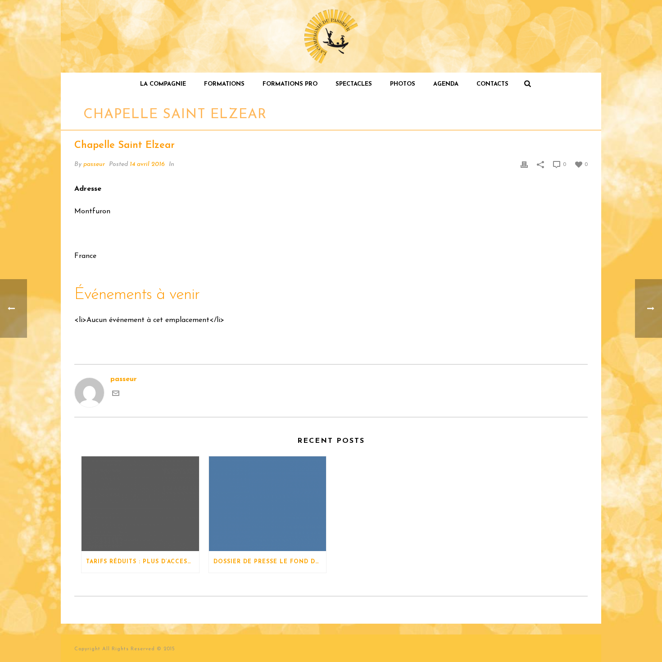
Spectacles (354, 84)
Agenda (445, 84)
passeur (94, 164)
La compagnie (163, 84)
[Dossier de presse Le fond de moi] (267, 503)
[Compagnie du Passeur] (331, 36)
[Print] (524, 164)
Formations (224, 84)
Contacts (492, 84)
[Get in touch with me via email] (115, 395)
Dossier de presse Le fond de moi (269, 562)
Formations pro (290, 84)
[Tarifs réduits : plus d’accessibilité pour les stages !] (140, 503)
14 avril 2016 (147, 164)
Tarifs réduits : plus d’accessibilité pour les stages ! (142, 562)
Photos (402, 84)
